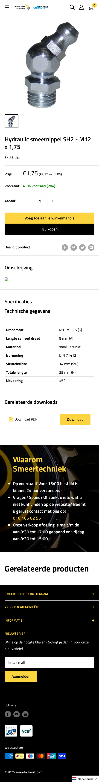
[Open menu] (7, 7)
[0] (90, 7)
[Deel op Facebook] (65, 247)
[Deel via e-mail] (91, 247)
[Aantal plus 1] (28, 201)
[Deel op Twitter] (82, 247)
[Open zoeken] (72, 7)
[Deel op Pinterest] (73, 247)
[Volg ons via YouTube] (16, 714)
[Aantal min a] (52, 201)
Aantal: (10, 201)
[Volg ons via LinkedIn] (25, 714)
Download (75, 419)
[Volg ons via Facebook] (8, 714)
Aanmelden (21, 676)
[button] (85, 779)
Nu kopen (50, 229)
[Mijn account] (81, 7)
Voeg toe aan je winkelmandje (50, 218)
